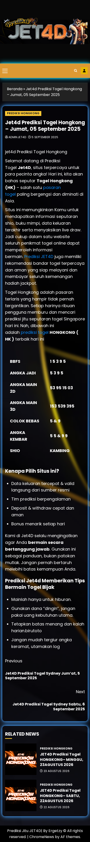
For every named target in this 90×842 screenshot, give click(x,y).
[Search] (75, 70)
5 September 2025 (45, 137)
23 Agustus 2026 (56, 771)
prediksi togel (34, 332)
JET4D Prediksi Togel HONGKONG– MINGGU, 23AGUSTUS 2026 (61, 759)
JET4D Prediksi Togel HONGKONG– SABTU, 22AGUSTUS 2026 (60, 796)
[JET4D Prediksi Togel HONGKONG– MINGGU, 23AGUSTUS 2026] (20, 759)
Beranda (14, 89)
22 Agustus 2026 (56, 807)
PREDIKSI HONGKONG (23, 113)
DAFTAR (84, 70)
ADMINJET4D (17, 137)
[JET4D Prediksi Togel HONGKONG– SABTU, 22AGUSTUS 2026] (20, 795)
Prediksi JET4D (39, 256)
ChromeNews (41, 836)
